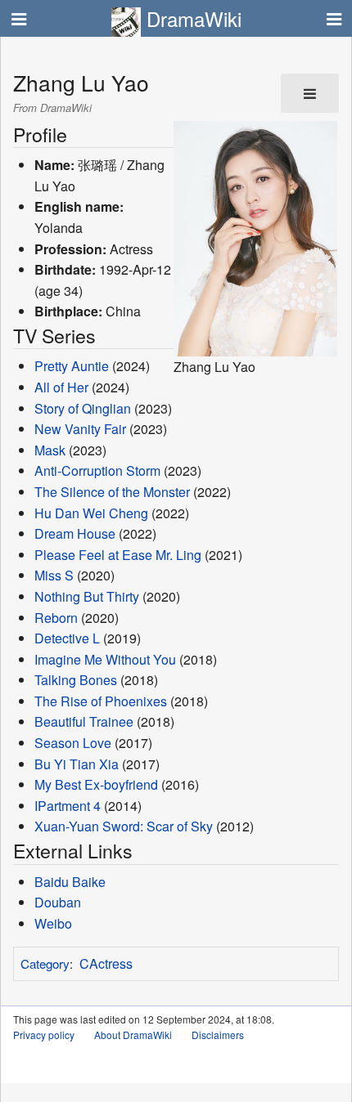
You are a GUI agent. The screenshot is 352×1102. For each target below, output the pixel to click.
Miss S (54, 575)
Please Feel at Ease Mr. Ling (117, 554)
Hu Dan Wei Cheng (91, 513)
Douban (57, 902)
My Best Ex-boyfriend (96, 784)
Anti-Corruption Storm (97, 470)
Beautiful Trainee (83, 721)
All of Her (61, 387)
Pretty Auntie (73, 365)
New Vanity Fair (80, 428)
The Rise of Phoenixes (100, 701)
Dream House (74, 533)
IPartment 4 (67, 805)
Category (45, 963)
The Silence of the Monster (112, 491)
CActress (106, 963)
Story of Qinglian (82, 408)
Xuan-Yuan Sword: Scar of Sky (123, 826)
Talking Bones (75, 679)
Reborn (56, 617)
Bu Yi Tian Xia (76, 764)
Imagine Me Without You (105, 659)
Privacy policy (43, 1035)
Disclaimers (218, 1035)
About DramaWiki (133, 1035)
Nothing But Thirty (86, 596)
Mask (49, 450)
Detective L (67, 638)
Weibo (53, 923)
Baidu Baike (70, 881)
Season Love (72, 742)
